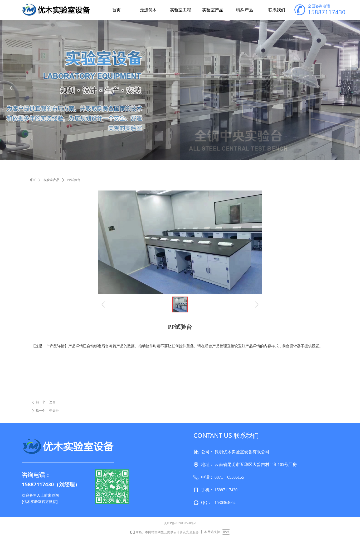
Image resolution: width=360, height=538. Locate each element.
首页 (32, 180)
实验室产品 (51, 180)
